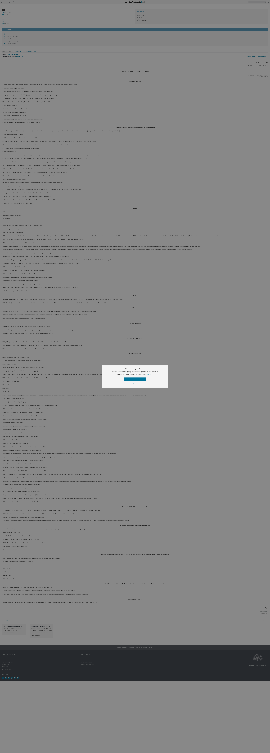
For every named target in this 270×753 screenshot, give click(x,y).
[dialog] (135, 376)
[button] (135, 384)
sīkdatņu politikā (149, 374)
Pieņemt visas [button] (135, 379)
